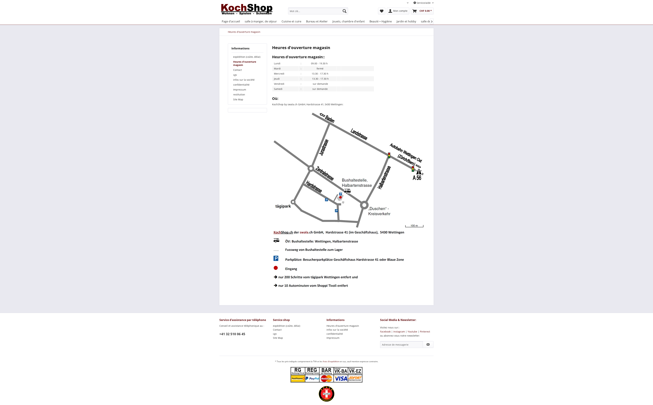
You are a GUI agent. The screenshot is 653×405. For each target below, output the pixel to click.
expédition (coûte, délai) (246, 56)
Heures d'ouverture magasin (244, 63)
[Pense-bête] (381, 11)
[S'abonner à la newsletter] (428, 344)
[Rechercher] (344, 11)
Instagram (399, 331)
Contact (237, 69)
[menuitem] (318, 11)
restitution (239, 94)
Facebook (385, 331)
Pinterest (425, 331)
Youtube (412, 331)
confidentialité (241, 84)
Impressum (239, 89)
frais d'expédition (331, 361)
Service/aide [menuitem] (423, 2)
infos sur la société (244, 79)
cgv (235, 74)
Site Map (238, 99)
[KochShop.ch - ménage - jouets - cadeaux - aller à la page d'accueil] (246, 10)
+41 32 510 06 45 (232, 334)
